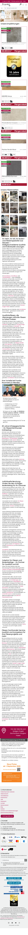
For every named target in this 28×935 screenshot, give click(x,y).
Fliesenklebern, (17, 581)
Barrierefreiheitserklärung (7, 812)
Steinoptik (16, 326)
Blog (2, 807)
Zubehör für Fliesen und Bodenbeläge (11, 569)
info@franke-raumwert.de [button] (9, 828)
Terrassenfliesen (6, 277)
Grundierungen (14, 580)
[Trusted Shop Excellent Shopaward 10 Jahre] (14, 66)
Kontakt (3, 803)
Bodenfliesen (7, 276)
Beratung (21, 459)
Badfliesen (5, 493)
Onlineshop (11, 295)
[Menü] (1, 8)
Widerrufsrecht (4, 794)
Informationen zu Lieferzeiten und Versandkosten (12, 917)
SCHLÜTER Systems (7, 594)
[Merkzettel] (23, 4)
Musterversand (4, 805)
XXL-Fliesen (20, 501)
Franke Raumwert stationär (7, 792)
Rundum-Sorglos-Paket (19, 663)
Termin (24, 624)
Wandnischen (10, 592)
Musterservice (10, 545)
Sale (10, 654)
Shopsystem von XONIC (14, 925)
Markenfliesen (5, 438)
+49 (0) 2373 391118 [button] (7, 827)
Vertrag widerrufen (8, 816)
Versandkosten (4, 795)
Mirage (17, 342)
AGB (2, 799)
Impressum (3, 801)
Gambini (21, 342)
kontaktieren (22, 309)
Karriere (3, 809)
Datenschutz (4, 797)
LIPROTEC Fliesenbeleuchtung (11, 596)
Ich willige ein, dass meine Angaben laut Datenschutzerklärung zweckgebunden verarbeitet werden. (13, 864)
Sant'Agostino (8, 344)
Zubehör (14, 440)
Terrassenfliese (6, 349)
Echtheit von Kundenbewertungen (9, 810)
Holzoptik (4, 324)
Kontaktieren (11, 377)
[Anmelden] (19, 4)
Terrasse (12, 505)
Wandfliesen (14, 276)
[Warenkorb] (26, 4)
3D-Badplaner (16, 544)
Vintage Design (21, 324)
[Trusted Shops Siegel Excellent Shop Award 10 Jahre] (14, 900)
